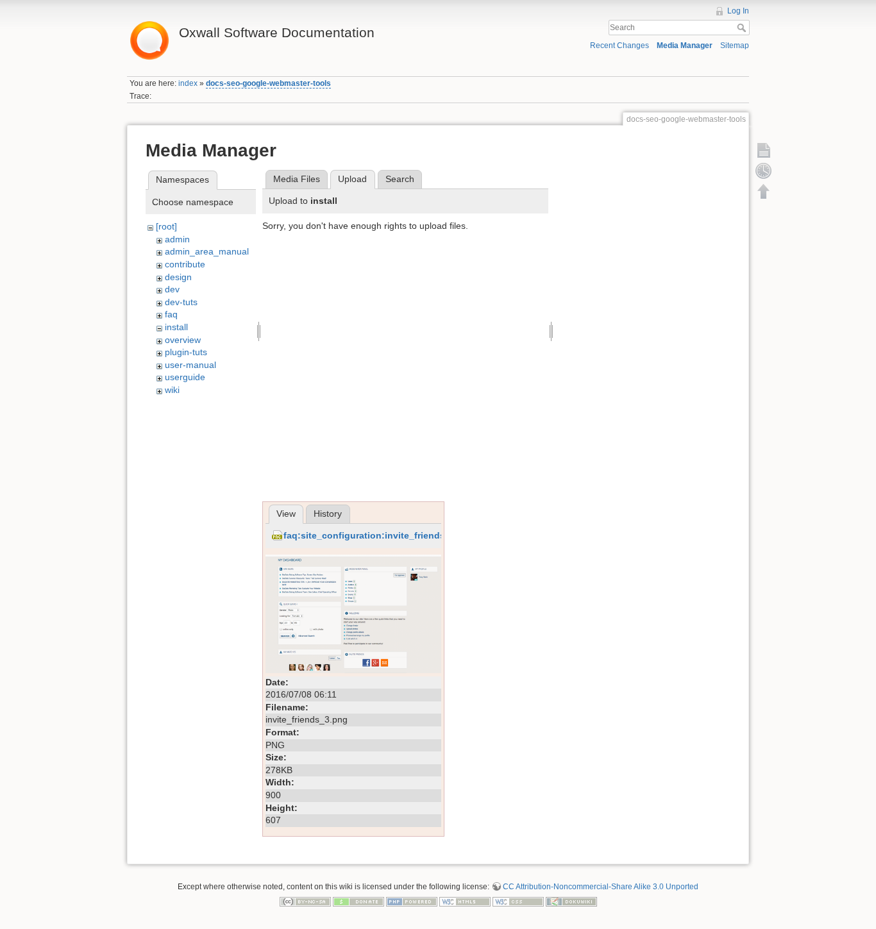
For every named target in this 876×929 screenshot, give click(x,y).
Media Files (296, 179)
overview (183, 340)
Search (743, 27)
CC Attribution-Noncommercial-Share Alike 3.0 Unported (600, 886)
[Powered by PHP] (411, 901)
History (328, 513)
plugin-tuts (186, 352)
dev (172, 289)
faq (171, 314)
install (176, 327)
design (178, 277)
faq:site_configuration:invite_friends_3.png (379, 535)
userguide (185, 377)
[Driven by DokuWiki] (571, 901)
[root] (166, 226)
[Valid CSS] (518, 901)
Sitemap (734, 45)
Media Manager (684, 45)
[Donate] (358, 901)
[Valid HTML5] (465, 901)
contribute (185, 264)
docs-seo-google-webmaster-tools (268, 83)
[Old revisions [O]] (764, 170)
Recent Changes (619, 45)
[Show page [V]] (764, 150)
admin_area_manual (207, 251)
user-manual (190, 365)
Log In (738, 10)
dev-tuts (181, 302)
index (188, 83)
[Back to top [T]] (764, 191)
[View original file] (353, 613)
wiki (172, 390)
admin (177, 239)
